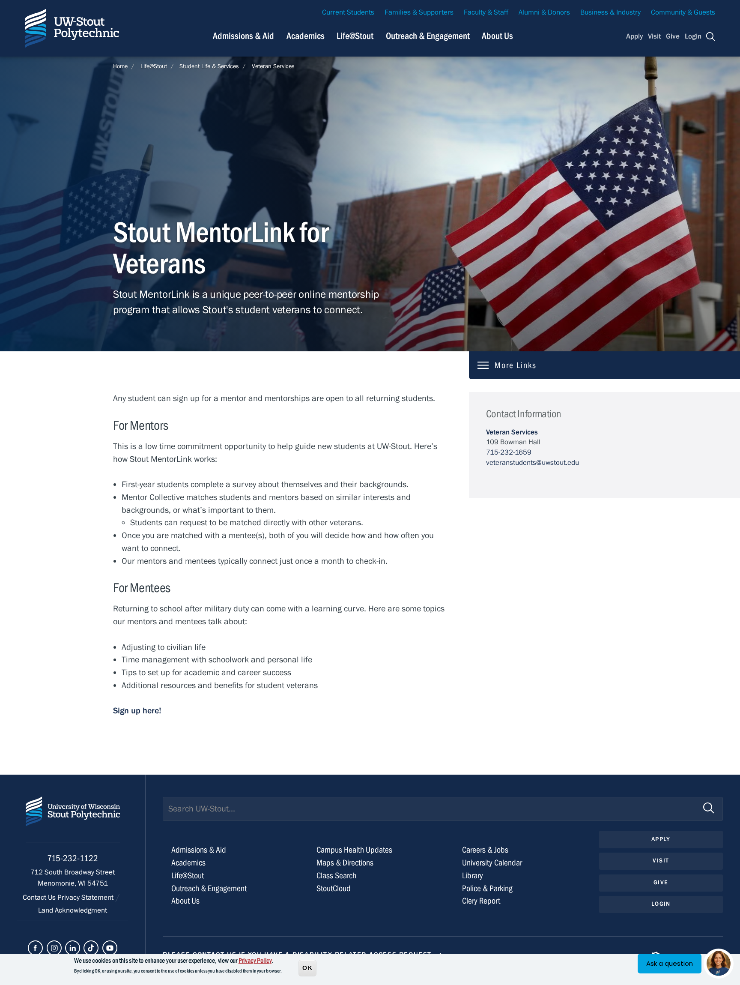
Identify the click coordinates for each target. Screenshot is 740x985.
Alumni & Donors (544, 12)
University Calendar (492, 863)
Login (693, 36)
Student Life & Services (209, 66)
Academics (305, 36)
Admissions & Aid (243, 36)
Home (120, 66)
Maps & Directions (344, 863)
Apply (634, 36)
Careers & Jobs (485, 850)
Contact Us (40, 897)
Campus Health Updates (354, 850)
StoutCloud (333, 888)
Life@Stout (355, 36)
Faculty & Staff (486, 12)
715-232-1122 (72, 858)
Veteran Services (273, 66)
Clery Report (481, 901)
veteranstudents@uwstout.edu (532, 462)
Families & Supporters (419, 12)
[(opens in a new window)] (35, 947)
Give (673, 36)
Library (472, 875)
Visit (654, 36)
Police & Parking (487, 888)
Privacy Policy (255, 960)
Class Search (336, 875)
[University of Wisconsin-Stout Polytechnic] (73, 819)
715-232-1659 (508, 452)
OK (307, 967)
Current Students (348, 12)
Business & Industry (610, 12)
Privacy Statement (86, 897)
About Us (497, 36)
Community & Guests (683, 12)
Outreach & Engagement (428, 36)
